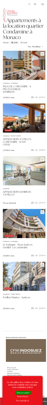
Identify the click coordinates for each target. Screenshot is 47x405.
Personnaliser (22, 400)
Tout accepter (23, 392)
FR (35, 4)
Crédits (10, 371)
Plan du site (11, 368)
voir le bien (24, 75)
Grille (16, 43)
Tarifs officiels (12, 369)
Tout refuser (22, 396)
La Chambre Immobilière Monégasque (10, 13)
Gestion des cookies (14, 375)
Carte (25, 43)
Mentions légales (13, 373)
